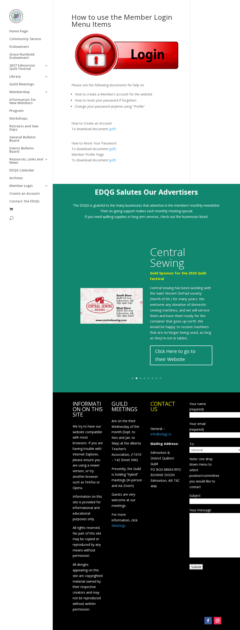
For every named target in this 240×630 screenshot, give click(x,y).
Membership (19, 92)
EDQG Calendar (21, 170)
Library (15, 77)
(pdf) (112, 129)
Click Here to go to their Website (175, 355)
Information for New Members (22, 101)
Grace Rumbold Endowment (21, 56)
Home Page (18, 31)
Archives (16, 178)
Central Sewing (167, 257)
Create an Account (24, 194)
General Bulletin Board (22, 139)
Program (16, 111)
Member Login (21, 186)
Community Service (25, 39)
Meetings (119, 525)
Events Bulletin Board (21, 150)
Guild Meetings (21, 84)
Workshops (18, 119)
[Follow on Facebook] (208, 620)
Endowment (19, 47)
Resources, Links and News (26, 161)
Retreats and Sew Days (23, 128)
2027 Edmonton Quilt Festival (22, 67)
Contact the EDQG (24, 201)
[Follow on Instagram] (217, 620)
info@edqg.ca (160, 434)
